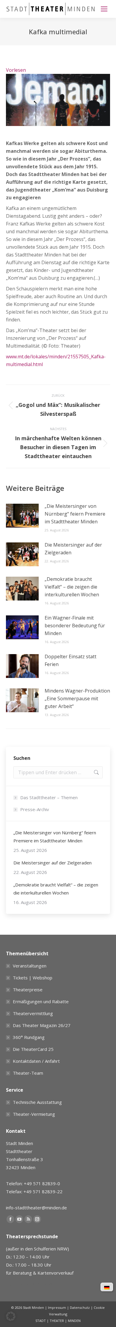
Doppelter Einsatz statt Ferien (70, 660)
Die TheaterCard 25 (33, 1049)
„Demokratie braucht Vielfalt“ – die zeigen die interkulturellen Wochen (72, 587)
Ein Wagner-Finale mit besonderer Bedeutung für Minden (75, 626)
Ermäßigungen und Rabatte (41, 1001)
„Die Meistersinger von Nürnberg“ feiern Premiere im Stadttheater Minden (75, 514)
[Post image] (22, 516)
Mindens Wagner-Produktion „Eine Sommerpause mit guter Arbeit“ (77, 698)
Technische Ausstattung (37, 1102)
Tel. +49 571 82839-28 (30, 1284)
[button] (10, 1316)
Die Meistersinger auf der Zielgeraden (73, 549)
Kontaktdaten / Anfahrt (36, 1061)
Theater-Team (28, 1073)
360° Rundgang (29, 1037)
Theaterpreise (28, 989)
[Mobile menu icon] (104, 9)
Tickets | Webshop (32, 978)
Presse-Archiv (34, 809)
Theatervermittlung (33, 1013)
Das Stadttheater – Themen (49, 797)
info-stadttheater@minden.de (36, 1208)
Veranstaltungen (29, 966)
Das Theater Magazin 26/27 (41, 1025)
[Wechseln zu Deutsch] (106, 1287)
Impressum (57, 1307)
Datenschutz (80, 1307)
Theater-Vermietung (34, 1114)
